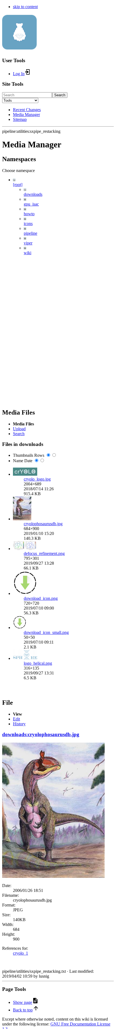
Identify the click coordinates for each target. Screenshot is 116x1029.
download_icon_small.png (46, 632)
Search (59, 95)
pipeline (30, 233)
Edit (16, 719)
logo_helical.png (38, 663)
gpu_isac (31, 204)
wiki (27, 252)
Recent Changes (27, 109)
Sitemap (20, 119)
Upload (19, 428)
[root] (17, 184)
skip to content (25, 6)
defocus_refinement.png (44, 553)
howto (29, 213)
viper (28, 243)
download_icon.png (41, 598)
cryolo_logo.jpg (37, 479)
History (19, 724)
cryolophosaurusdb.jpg (43, 523)
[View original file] (53, 876)
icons (28, 223)
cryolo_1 (20, 953)
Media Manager (26, 114)
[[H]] (19, 46)
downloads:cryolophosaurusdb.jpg (40, 734)
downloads (33, 194)
